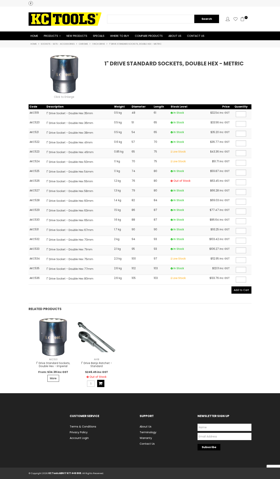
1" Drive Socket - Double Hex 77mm (69, 269)
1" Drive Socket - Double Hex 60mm (69, 201)
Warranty (146, 438)
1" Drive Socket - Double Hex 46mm (70, 152)
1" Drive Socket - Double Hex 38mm (69, 133)
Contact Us (195, 36)
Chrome (83, 43)
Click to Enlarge (64, 97)
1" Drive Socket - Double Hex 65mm (69, 220)
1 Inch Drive (98, 43)
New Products (76, 36)
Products (51, 36)
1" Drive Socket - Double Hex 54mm (69, 172)
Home (34, 36)
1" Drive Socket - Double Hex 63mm (69, 210)
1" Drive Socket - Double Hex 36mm (69, 123)
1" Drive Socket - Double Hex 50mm (69, 162)
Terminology (148, 432)
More (53, 378)
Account (228, 19)
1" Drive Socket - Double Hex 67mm (69, 230)
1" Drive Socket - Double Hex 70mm (69, 240)
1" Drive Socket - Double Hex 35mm (69, 113)
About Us (174, 36)
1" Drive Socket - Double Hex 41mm (69, 142)
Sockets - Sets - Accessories (58, 43)
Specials (98, 36)
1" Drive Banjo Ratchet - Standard (96, 364)
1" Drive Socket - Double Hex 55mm (69, 181)
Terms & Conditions (83, 426)
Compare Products (149, 36)
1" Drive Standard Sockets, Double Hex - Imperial (53, 364)
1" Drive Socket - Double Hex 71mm (69, 249)
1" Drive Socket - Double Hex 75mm (69, 259)
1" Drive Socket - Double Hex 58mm (69, 191)
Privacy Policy (79, 432)
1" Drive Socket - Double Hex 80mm (69, 278)
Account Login (79, 438)
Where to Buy (119, 36)
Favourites (236, 19)
